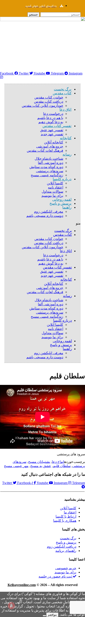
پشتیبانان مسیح (39, 462)
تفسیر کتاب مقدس (56, 126)
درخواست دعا (53, 114)
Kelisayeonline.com (22, 585)
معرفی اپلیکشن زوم (48, 211)
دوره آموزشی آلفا (50, 163)
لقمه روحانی (62, 341)
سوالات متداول (52, 191)
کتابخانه (65, 138)
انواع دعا (58, 462)
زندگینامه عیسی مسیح (47, 175)
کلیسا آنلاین (55, 183)
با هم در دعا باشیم (50, 118)
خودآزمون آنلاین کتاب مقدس (42, 105)
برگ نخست (63, 231)
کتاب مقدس (62, 93)
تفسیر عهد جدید (52, 134)
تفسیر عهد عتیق (51, 130)
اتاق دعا (65, 109)
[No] (44, 615)
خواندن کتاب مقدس (48, 97)
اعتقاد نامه (55, 187)
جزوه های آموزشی (49, 146)
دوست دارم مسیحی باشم (44, 216)
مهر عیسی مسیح (16, 466)
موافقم (52, 614)
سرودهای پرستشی (49, 171)
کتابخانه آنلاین (53, 142)
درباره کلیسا (62, 179)
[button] (42, 223)
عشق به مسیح (40, 466)
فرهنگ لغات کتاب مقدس (45, 150)
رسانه (67, 154)
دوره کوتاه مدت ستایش (46, 167)
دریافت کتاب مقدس (48, 101)
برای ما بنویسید (52, 337)
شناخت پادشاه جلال (49, 158)
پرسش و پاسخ (60, 203)
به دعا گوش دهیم (50, 263)
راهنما (66, 207)
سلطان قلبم (62, 466)
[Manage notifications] (11, 605)
